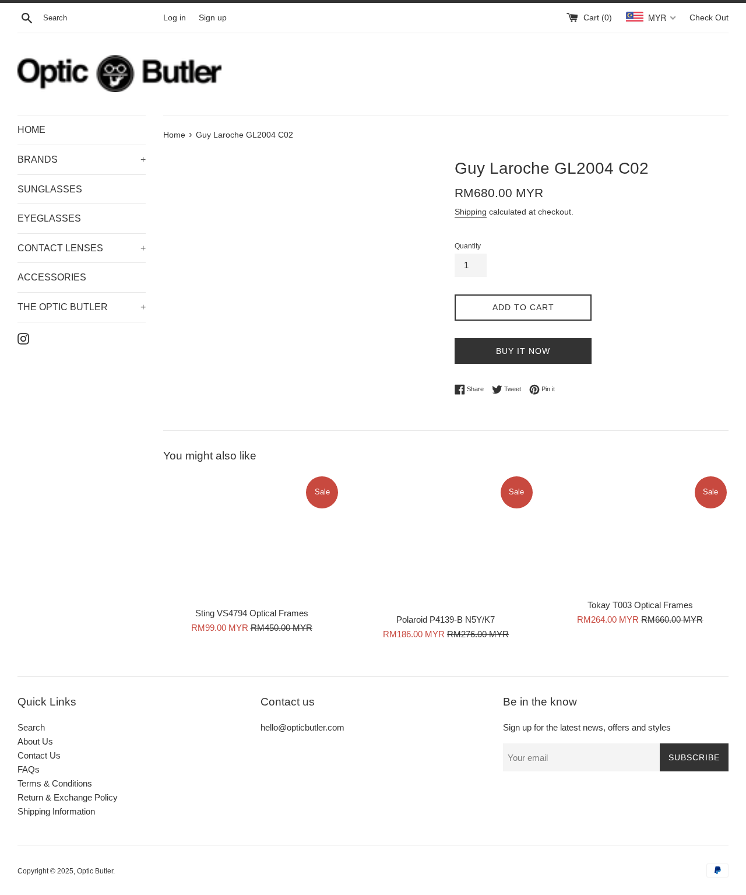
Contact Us (39, 755)
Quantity (468, 246)
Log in (174, 17)
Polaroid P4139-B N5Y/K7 (445, 620)
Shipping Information (56, 811)
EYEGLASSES (49, 218)
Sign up (213, 17)
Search (31, 727)
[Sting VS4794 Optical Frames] (251, 538)
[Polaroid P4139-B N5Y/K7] (445, 541)
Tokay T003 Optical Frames (640, 605)
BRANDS (81, 159)
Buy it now (523, 351)
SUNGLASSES (49, 189)
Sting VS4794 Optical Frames (251, 614)
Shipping (471, 211)
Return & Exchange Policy (67, 797)
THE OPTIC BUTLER (81, 307)
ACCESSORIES (51, 277)
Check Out (709, 17)
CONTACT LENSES (81, 248)
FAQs (28, 769)
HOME (31, 130)
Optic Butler (95, 871)
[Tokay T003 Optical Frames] (640, 533)
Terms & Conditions (54, 783)
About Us (35, 741)
